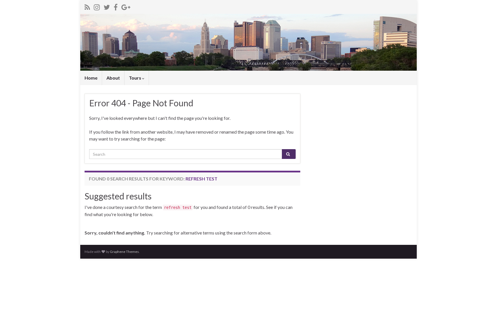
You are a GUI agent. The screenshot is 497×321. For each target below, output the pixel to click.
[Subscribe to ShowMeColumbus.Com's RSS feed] (87, 6)
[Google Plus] (125, 6)
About (113, 77)
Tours (135, 77)
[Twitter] (107, 6)
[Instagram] (97, 6)
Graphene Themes (124, 251)
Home (91, 77)
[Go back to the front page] (248, 42)
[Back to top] (484, 308)
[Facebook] (116, 6)
